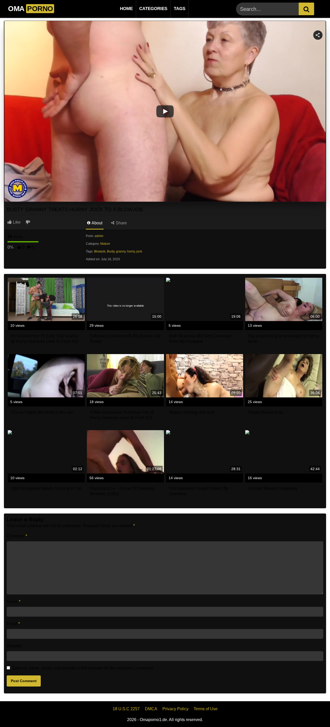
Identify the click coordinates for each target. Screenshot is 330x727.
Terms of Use (206, 709)
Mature (105, 244)
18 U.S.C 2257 (126, 709)
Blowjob (99, 251)
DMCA (151, 709)
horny (131, 251)
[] (306, 9)
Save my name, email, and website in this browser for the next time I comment (82, 668)
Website (14, 646)
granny (121, 251)
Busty (110, 251)
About (96, 223)
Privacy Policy (175, 709)
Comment (17, 536)
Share (121, 223)
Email (13, 624)
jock (139, 251)
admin (99, 236)
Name (13, 601)
